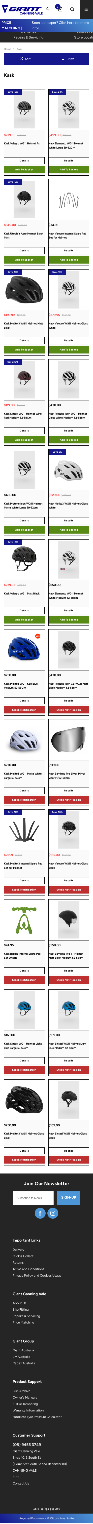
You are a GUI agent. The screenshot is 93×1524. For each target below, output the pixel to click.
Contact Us (21, 1483)
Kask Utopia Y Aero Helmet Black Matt (23, 235)
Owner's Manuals (25, 1397)
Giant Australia (23, 1350)
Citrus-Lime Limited (62, 1518)
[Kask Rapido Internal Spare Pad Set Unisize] (24, 919)
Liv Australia (21, 1357)
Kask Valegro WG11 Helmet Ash (22, 143)
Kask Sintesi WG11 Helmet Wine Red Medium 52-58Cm (23, 416)
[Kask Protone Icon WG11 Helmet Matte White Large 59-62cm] (24, 469)
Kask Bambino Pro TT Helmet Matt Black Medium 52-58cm (66, 956)
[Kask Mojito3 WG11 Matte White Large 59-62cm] (24, 739)
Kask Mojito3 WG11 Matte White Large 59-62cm (23, 776)
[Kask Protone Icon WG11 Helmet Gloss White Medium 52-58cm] (69, 379)
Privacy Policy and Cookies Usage (37, 1275)
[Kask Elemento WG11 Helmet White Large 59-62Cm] (69, 109)
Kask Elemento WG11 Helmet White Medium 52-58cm (66, 595)
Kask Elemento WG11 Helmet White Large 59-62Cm (66, 145)
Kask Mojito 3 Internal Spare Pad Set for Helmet (23, 865)
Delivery (18, 1249)
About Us (19, 1303)
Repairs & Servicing (26, 1316)
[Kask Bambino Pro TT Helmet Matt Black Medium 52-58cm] (69, 919)
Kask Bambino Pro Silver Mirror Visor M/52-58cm (67, 776)
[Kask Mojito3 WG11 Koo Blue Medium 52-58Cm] (24, 649)
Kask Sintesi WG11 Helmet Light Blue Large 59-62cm (23, 1046)
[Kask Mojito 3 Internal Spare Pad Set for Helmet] (24, 829)
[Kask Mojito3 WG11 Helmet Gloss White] (69, 469)
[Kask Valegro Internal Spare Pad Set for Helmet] (69, 199)
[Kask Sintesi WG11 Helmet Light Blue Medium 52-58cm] (69, 1009)
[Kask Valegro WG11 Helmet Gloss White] (69, 289)
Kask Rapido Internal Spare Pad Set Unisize (22, 956)
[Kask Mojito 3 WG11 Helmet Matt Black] (24, 289)
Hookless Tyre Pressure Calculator (37, 1417)
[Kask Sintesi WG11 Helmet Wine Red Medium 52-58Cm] (24, 379)
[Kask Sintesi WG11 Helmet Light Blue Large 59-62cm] (24, 1009)
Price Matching (23, 1322)
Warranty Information (28, 1410)
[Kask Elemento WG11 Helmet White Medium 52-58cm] (69, 559)
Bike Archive (21, 1391)
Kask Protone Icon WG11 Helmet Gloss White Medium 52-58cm (68, 416)
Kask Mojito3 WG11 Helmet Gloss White (68, 505)
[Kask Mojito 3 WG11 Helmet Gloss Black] (24, 1099)
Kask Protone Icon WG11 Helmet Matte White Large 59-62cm (23, 505)
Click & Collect (23, 1256)
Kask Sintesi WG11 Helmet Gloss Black (68, 1135)
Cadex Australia (24, 1363)
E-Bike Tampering (25, 1404)
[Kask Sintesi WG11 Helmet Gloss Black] (69, 1099)
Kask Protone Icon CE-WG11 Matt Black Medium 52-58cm (68, 686)
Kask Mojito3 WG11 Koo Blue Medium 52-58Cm (21, 686)
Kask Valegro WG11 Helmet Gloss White (68, 325)
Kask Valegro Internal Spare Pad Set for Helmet (67, 235)
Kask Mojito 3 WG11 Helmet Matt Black (23, 325)
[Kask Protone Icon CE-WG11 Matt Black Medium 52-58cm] (69, 649)
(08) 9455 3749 (27, 1444)
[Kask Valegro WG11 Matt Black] (24, 559)
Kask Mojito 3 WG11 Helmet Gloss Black (24, 1135)
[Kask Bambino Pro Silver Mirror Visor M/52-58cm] (69, 739)
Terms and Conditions (28, 1269)
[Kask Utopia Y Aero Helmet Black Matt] (24, 199)
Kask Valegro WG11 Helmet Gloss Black (68, 865)
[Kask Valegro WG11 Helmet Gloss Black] (69, 829)
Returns (18, 1262)
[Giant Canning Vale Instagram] (52, 1213)
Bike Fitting (21, 1309)
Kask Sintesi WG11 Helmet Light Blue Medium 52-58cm (67, 1046)
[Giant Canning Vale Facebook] (40, 1213)
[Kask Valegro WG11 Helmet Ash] (24, 109)
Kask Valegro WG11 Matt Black (21, 593)
